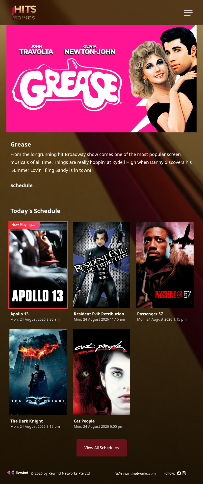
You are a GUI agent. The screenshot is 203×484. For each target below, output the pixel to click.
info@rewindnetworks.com (133, 473)
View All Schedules (101, 448)
